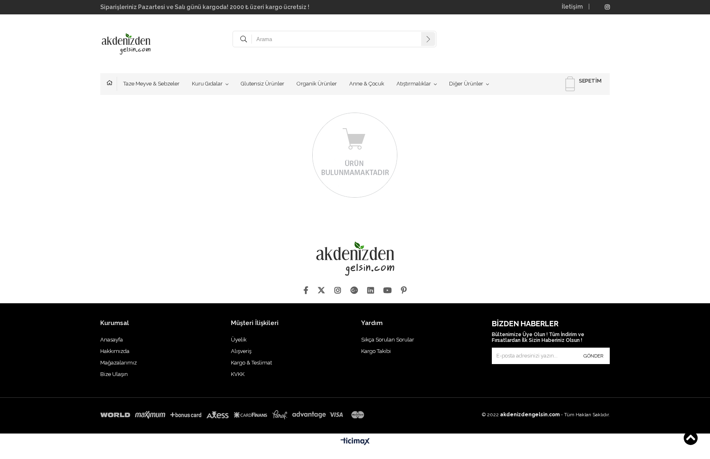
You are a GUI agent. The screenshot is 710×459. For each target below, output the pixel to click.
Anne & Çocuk (366, 84)
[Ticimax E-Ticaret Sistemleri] (355, 442)
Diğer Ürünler (466, 84)
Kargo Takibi (376, 351)
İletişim (572, 6)
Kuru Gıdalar (207, 84)
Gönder (593, 356)
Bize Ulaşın (114, 374)
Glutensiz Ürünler (262, 84)
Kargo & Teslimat (251, 363)
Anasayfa (111, 84)
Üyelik (239, 340)
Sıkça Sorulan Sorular (387, 340)
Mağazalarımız (118, 363)
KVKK (237, 374)
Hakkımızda (114, 351)
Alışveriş (241, 351)
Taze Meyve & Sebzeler (151, 84)
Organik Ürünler (317, 84)
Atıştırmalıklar (413, 84)
